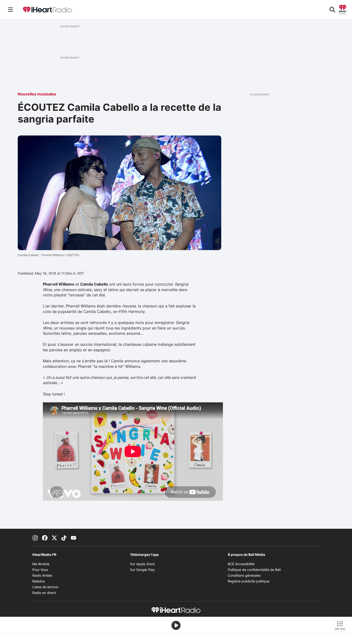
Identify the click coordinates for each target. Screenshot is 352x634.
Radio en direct (44, 593)
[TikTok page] (64, 537)
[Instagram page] (35, 537)
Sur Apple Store (142, 564)
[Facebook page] (45, 537)
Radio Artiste (42, 575)
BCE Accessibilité (241, 564)
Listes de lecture (45, 587)
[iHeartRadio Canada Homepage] (47, 10)
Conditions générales (244, 575)
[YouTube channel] (73, 537)
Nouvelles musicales (37, 94)
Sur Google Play (142, 570)
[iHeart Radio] (342, 9)
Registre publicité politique (248, 581)
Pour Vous (40, 570)
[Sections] (10, 9)
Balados (38, 581)
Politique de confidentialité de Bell (254, 570)
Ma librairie (40, 564)
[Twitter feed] (54, 537)
